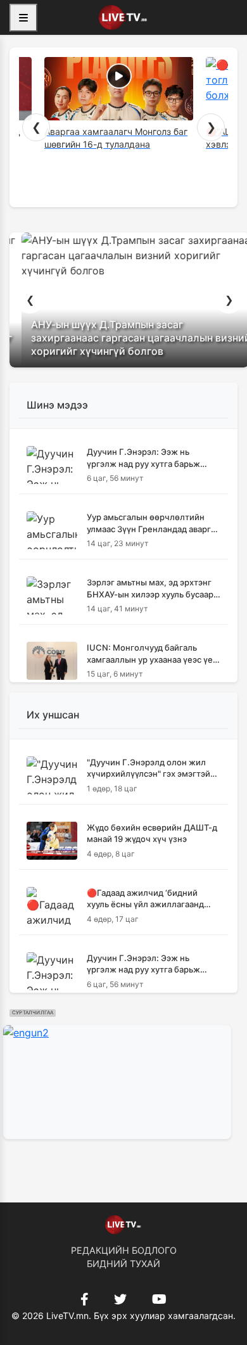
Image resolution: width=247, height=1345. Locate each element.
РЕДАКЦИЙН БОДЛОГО (124, 1250)
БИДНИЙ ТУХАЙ (123, 1263)
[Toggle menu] (23, 18)
